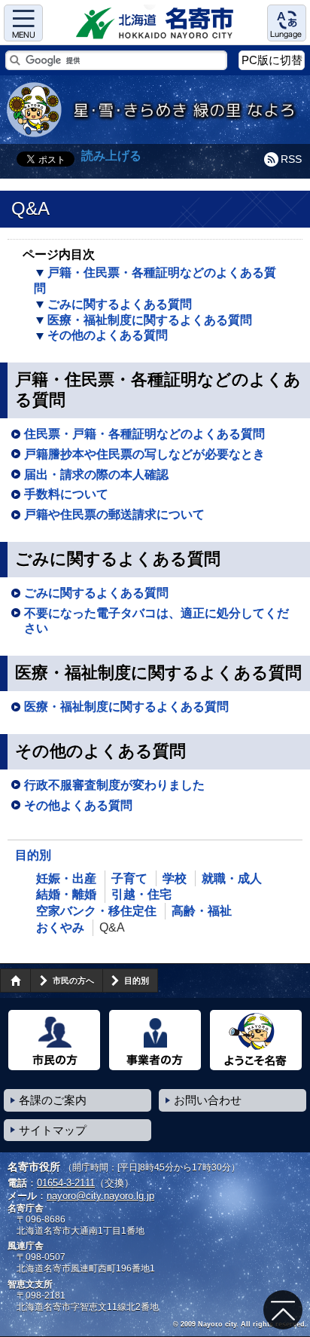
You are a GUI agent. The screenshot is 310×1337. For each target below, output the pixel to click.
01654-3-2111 (66, 1183)
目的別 (33, 855)
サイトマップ (53, 1130)
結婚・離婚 (66, 894)
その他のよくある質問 (107, 335)
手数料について (66, 494)
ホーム (15, 980)
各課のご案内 (53, 1100)
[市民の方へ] (54, 1040)
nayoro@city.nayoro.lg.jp (100, 1195)
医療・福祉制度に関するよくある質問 (149, 320)
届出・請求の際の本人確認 (96, 474)
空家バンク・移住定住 (96, 910)
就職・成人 (232, 878)
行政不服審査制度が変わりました (114, 785)
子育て (129, 878)
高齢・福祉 (202, 910)
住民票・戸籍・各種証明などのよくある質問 (144, 433)
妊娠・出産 (66, 878)
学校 (175, 878)
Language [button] (286, 23)
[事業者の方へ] (155, 1040)
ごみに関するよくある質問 (119, 304)
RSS (291, 159)
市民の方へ (73, 980)
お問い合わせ (208, 1100)
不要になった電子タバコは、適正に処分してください (156, 621)
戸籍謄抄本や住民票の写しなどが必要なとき (144, 454)
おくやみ (60, 927)
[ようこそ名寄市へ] (256, 1040)
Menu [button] (23, 23)
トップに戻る (282, 1309)
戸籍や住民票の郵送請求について (114, 514)
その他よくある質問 (78, 805)
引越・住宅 (141, 894)
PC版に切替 (272, 60)
